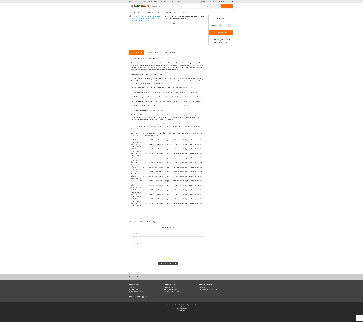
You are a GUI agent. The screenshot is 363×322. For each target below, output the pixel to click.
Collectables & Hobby (150, 12)
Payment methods (170, 287)
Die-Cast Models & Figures (165, 12)
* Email (135, 238)
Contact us (202, 287)
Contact (178, 1)
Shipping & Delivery (147, 1)
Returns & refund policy (171, 292)
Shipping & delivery (170, 289)
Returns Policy (158, 1)
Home (130, 1)
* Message (136, 243)
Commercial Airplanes (180, 12)
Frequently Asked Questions (208, 289)
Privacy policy (133, 289)
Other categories (138, 12)
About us (132, 287)
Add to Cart (222, 32)
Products (137, 1)
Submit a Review (165, 264)
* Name (135, 234)
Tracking (171, 1)
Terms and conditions (136, 292)
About (165, 1)
